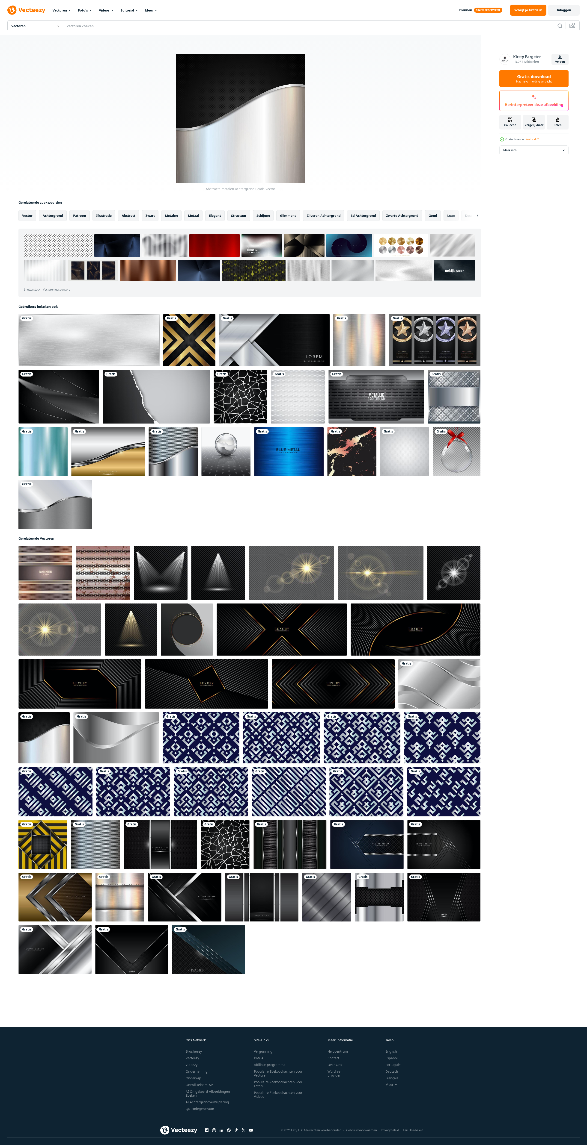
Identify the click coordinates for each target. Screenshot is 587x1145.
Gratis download (534, 78)
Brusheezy (194, 1051)
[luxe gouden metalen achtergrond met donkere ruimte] (55, 897)
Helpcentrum (338, 1051)
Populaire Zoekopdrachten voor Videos (278, 1094)
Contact (333, 1058)
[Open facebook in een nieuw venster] (207, 1130)
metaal (193, 215)
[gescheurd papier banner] (156, 397)
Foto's (83, 10)
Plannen (465, 10)
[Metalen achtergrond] (326, 897)
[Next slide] (473, 215)
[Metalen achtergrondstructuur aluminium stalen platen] (376, 397)
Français (391, 1078)
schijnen (263, 215)
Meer (149, 10)
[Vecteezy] (26, 10)
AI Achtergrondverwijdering (207, 1102)
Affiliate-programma (269, 1065)
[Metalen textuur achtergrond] (189, 340)
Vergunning (263, 1051)
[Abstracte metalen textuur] (119, 897)
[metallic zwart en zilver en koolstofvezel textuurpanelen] (290, 844)
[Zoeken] (560, 26)
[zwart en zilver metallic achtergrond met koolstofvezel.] (443, 897)
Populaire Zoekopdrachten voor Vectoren (278, 1073)
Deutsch (391, 1071)
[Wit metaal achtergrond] (298, 397)
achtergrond (53, 215)
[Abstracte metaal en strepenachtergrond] (42, 844)
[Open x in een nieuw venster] (243, 1130)
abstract (128, 215)
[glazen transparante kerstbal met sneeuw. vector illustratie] (456, 451)
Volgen (560, 62)
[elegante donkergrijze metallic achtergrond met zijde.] (58, 397)
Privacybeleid (390, 1130)
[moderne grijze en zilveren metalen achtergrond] (55, 504)
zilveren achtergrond (324, 215)
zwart (150, 215)
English (391, 1051)
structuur (238, 215)
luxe (451, 215)
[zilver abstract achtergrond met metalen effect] (439, 684)
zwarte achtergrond (402, 215)
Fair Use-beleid (413, 1130)
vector (27, 215)
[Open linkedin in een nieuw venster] (221, 1130)
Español (391, 1058)
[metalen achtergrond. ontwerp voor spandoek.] (45, 573)
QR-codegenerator (200, 1109)
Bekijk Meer (454, 270)
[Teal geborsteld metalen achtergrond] (43, 451)
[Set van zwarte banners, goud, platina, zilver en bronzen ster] (434, 340)
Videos (104, 10)
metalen (171, 215)
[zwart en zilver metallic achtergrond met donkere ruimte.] (131, 949)
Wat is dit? (532, 139)
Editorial (127, 10)
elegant (215, 215)
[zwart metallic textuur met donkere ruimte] (443, 844)
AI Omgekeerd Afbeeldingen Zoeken (208, 1093)
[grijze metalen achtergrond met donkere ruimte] (55, 949)
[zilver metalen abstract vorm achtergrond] (116, 737)
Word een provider (335, 1073)
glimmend (288, 215)
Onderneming (197, 1071)
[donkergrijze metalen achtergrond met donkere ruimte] (261, 897)
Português (393, 1065)
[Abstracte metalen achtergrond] (173, 451)
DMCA (258, 1058)
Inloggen (564, 10)
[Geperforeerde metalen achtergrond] (95, 844)
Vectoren (60, 10)
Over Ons (335, 1065)
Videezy (191, 1065)
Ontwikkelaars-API (200, 1085)
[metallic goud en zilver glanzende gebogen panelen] (108, 451)
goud (433, 215)
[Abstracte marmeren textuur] (351, 451)
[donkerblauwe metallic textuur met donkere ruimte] (367, 844)
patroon (79, 215)
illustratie (104, 215)
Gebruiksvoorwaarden (361, 1130)
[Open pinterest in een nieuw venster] (229, 1130)
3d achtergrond (363, 215)
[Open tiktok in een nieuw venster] (236, 1130)
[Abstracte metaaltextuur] (240, 397)
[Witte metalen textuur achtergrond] (404, 451)
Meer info (509, 150)
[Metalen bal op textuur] (225, 451)
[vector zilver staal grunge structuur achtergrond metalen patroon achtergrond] (103, 573)
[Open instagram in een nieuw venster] (214, 1130)
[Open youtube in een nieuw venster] (251, 1130)
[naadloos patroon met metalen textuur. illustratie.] (201, 737)
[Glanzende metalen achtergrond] (359, 340)
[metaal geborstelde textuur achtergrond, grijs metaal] (89, 340)
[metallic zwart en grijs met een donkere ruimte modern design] (160, 844)
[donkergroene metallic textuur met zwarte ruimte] (208, 949)
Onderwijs (194, 1078)
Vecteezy (192, 1058)
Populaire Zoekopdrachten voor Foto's (278, 1084)
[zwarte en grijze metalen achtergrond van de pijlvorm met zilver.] (184, 897)
